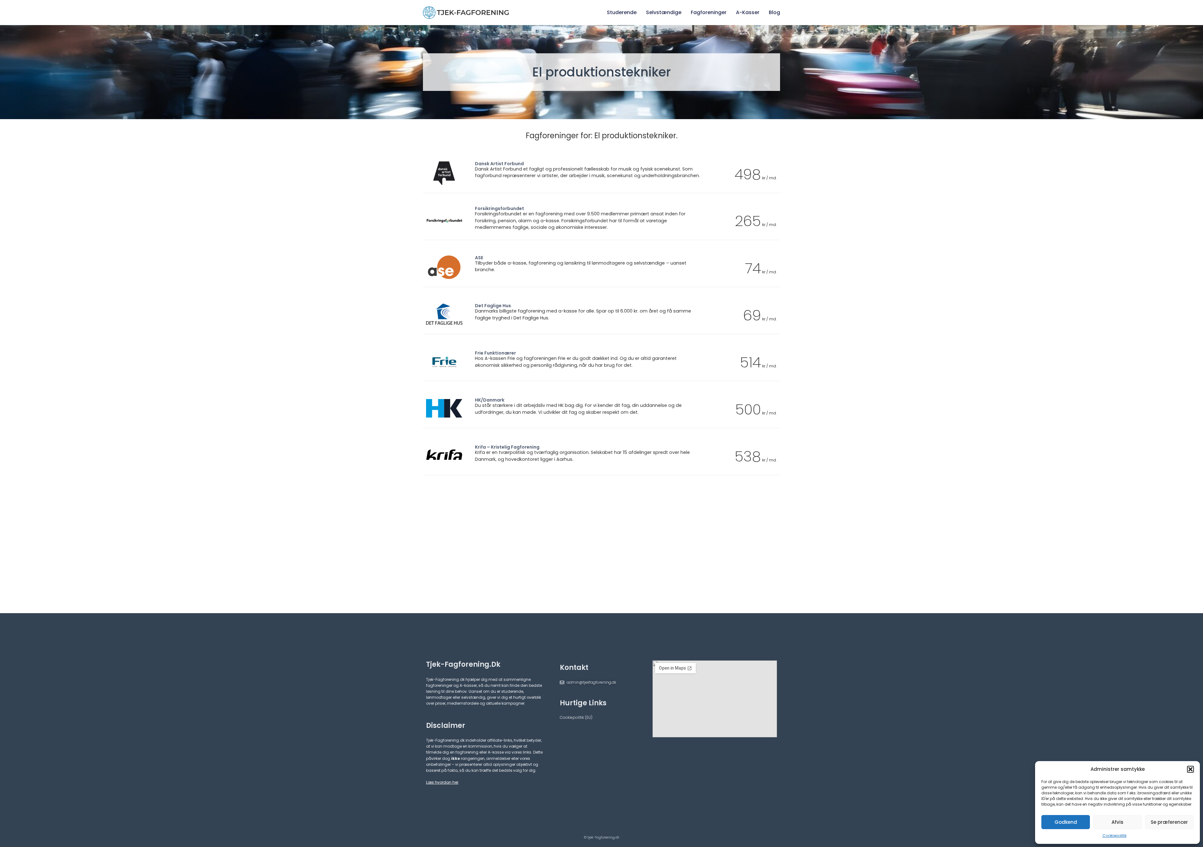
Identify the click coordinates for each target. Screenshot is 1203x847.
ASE (479, 258)
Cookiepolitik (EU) (576, 717)
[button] (1190, 769)
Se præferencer (1169, 822)
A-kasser (747, 12)
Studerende (622, 12)
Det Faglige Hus (493, 305)
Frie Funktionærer (495, 353)
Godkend (1066, 822)
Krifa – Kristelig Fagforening (507, 447)
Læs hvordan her (442, 782)
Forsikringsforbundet (499, 208)
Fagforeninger (708, 12)
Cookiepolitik (1114, 835)
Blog (774, 12)
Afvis (1117, 822)
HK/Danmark (489, 400)
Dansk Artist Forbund (499, 163)
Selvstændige (663, 12)
